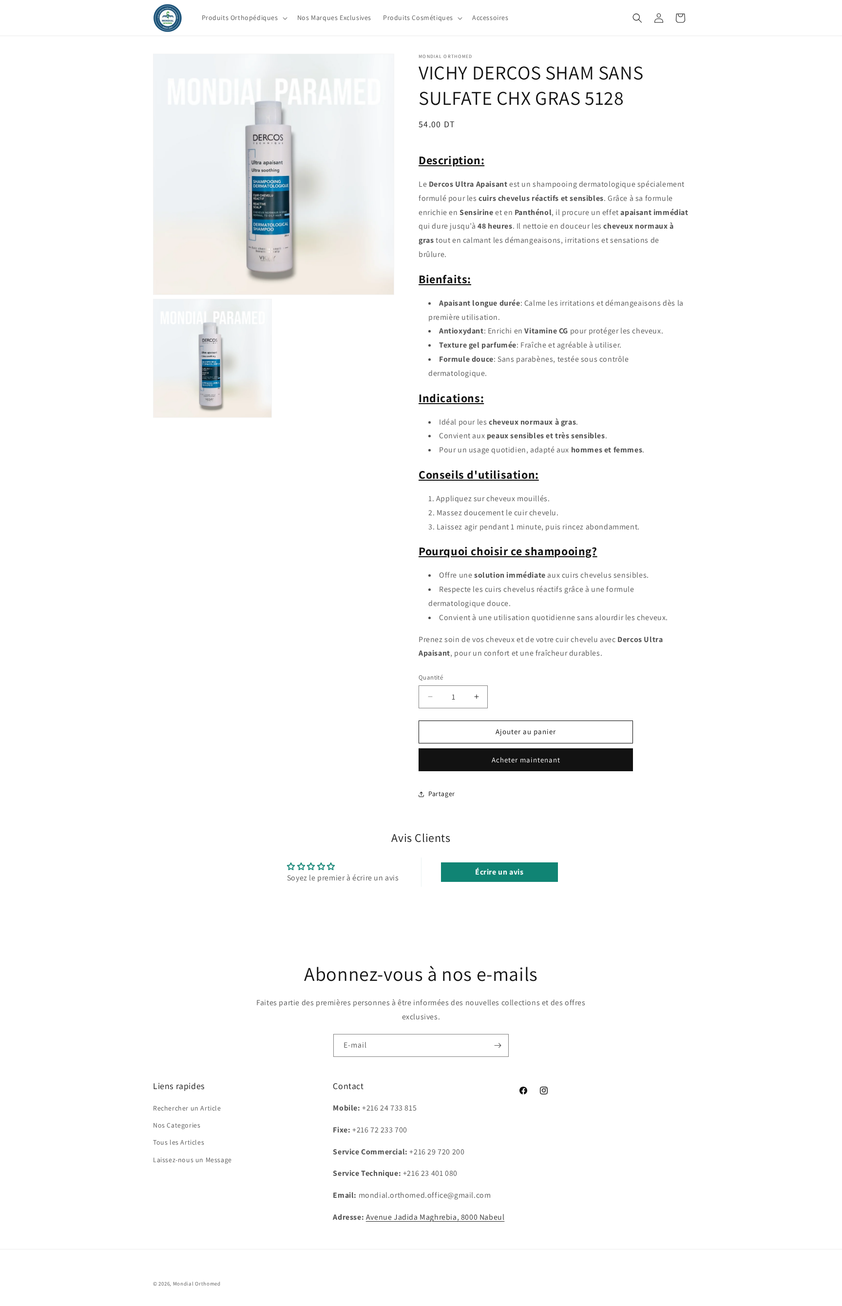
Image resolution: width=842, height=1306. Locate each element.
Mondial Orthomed (197, 1283)
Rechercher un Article (187, 1108)
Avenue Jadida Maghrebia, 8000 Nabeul (435, 1217)
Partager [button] (441, 793)
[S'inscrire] (497, 1045)
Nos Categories (176, 1125)
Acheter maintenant (526, 759)
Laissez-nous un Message (192, 1159)
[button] (243, 17)
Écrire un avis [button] (499, 872)
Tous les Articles (178, 1142)
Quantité (431, 677)
